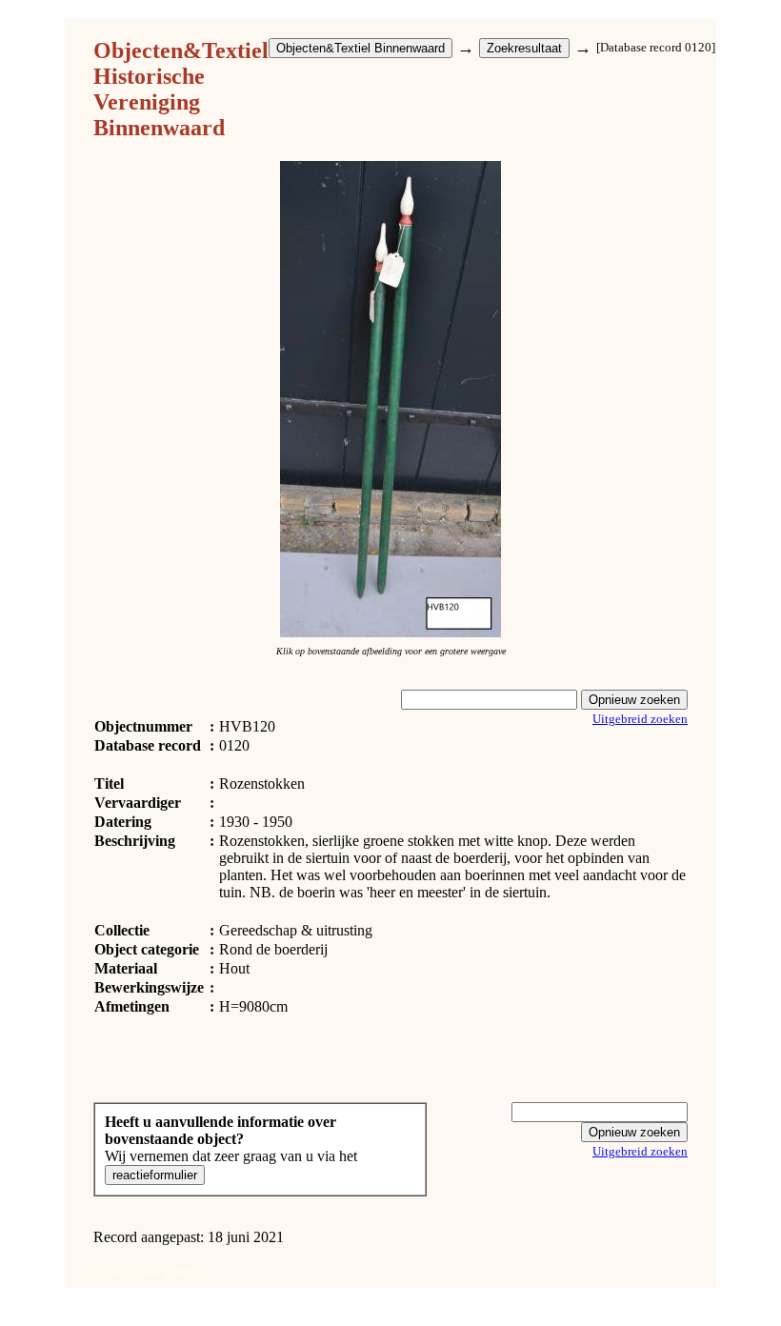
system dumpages (146, 1269)
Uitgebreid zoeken (640, 719)
